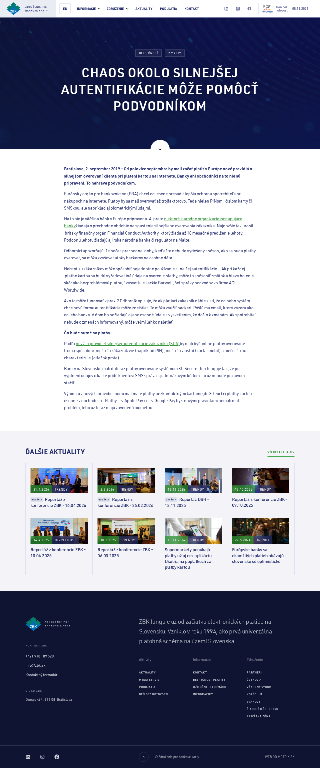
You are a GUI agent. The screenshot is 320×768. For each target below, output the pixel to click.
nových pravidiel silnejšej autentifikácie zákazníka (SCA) (128, 343)
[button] (89, 8)
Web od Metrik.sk (279, 757)
